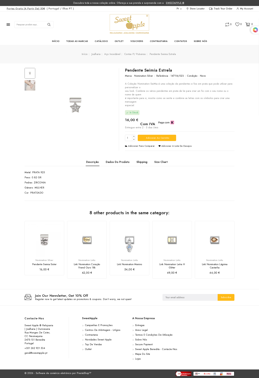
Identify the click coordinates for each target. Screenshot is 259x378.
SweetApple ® (175, 3)
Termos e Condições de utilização (153, 335)
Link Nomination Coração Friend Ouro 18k (87, 266)
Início (56, 41)
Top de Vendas (93, 344)
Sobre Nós (200, 41)
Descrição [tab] (92, 162)
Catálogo (101, 41)
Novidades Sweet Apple (98, 339)
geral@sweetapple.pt (36, 353)
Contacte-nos (34, 318)
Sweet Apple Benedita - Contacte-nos (155, 349)
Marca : (129, 76)
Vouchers (136, 41)
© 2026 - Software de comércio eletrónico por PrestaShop (58, 373)
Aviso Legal (141, 330)
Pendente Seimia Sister (44, 264)
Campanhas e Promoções (98, 325)
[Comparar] (227, 24)
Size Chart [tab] (161, 162)
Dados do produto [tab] (118, 162)
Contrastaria (159, 41)
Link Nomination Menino (129, 264)
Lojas (137, 358)
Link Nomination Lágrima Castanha (215, 266)
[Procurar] (49, 24)
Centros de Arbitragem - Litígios (102, 330)
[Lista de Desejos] (237, 24)
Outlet (119, 41)
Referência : (163, 76)
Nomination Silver (143, 76)
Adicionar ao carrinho (157, 138)
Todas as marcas (77, 41)
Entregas (139, 325)
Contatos (180, 41)
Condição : (193, 76)
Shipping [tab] (142, 162)
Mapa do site (142, 354)
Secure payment (143, 344)
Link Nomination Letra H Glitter (172, 266)
